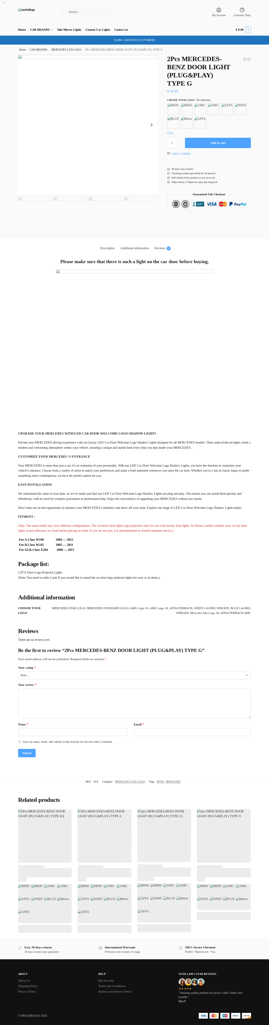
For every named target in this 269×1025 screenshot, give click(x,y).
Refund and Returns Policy (115, 991)
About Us (24, 980)
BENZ (160, 781)
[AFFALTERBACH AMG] (200, 123)
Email (139, 724)
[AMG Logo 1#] (200, 109)
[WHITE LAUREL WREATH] (241, 109)
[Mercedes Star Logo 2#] (187, 123)
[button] (243, 30)
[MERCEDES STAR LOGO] (173, 109)
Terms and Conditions (112, 986)
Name (23, 724)
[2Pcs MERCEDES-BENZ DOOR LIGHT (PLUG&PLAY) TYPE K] (249, 59)
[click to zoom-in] (88, 125)
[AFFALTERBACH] (227, 109)
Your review (27, 684)
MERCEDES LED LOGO (66, 49)
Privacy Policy (27, 991)
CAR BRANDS (38, 49)
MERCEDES (173, 781)
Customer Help (242, 15)
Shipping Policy (28, 986)
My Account (219, 15)
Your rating (27, 667)
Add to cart (218, 143)
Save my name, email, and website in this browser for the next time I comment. (68, 741)
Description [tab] (107, 248)
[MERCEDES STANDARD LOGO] (187, 109)
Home (22, 49)
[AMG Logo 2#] (214, 109)
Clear (170, 132)
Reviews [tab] (162, 248)
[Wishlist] (66, 815)
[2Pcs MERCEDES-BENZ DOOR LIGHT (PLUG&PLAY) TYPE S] (245, 59)
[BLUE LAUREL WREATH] (173, 123)
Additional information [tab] (134, 248)
